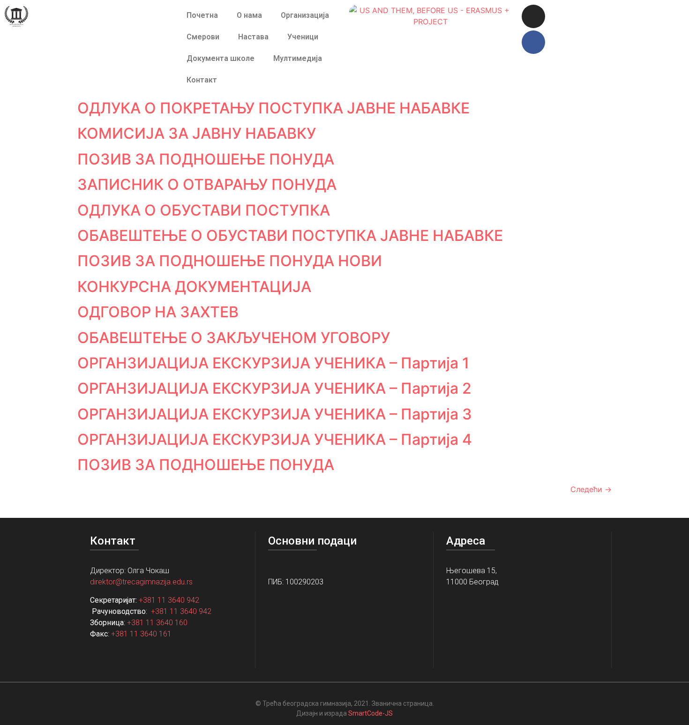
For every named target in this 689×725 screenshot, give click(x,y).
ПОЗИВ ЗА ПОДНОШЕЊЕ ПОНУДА (205, 159)
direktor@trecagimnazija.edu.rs (141, 581)
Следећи (591, 489)
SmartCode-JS (370, 713)
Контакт (202, 79)
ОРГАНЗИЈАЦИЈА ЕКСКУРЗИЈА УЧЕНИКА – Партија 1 (273, 363)
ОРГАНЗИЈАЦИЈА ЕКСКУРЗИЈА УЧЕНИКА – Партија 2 (274, 388)
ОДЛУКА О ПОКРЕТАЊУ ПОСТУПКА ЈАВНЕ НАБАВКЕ (273, 108)
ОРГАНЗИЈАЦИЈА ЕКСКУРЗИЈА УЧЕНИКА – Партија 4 (274, 439)
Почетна (202, 15)
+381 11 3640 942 (169, 600)
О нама (249, 15)
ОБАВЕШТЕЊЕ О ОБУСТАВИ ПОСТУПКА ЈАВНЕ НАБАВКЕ (290, 235)
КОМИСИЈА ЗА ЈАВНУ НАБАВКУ (196, 133)
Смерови (203, 36)
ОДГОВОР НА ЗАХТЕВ (158, 312)
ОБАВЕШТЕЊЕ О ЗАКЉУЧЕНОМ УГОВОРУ (233, 338)
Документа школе (221, 58)
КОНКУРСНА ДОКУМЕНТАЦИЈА (194, 286)
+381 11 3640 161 (141, 633)
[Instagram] (533, 16)
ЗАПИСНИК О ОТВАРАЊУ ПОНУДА (207, 184)
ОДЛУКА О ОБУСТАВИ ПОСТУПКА (203, 210)
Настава (253, 36)
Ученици (302, 36)
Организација (305, 15)
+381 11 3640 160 (157, 622)
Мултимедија (297, 58)
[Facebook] (533, 42)
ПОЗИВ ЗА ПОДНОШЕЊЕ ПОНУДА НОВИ (229, 261)
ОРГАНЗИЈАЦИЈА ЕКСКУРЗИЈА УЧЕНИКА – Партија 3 (274, 414)
